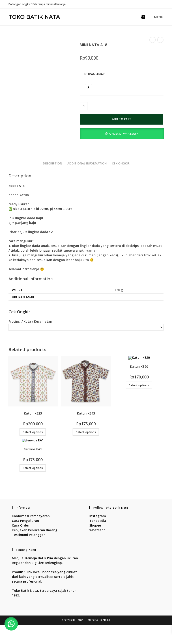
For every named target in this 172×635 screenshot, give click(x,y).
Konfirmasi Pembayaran (31, 516)
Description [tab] (52, 163)
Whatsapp (97, 530)
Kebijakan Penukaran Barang (34, 530)
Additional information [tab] (87, 163)
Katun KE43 (86, 413)
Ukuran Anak (93, 74)
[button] (121, 133)
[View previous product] (152, 40)
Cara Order (20, 525)
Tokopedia (97, 520)
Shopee (95, 525)
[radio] (88, 87)
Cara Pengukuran (25, 520)
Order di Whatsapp (123, 134)
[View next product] (160, 40)
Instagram (97, 516)
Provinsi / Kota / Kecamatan (30, 321)
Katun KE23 (33, 413)
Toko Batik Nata (34, 17)
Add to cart (121, 119)
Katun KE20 (139, 366)
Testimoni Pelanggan (28, 535)
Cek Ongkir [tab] (120, 163)
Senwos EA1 (33, 449)
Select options (33, 432)
